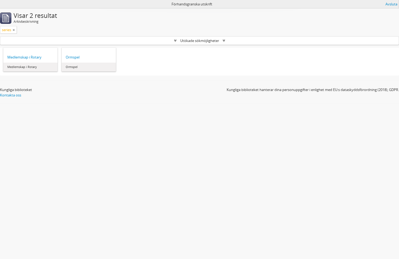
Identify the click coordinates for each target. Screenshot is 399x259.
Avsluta (391, 4)
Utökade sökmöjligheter (199, 40)
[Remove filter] (14, 30)
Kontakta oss (10, 95)
